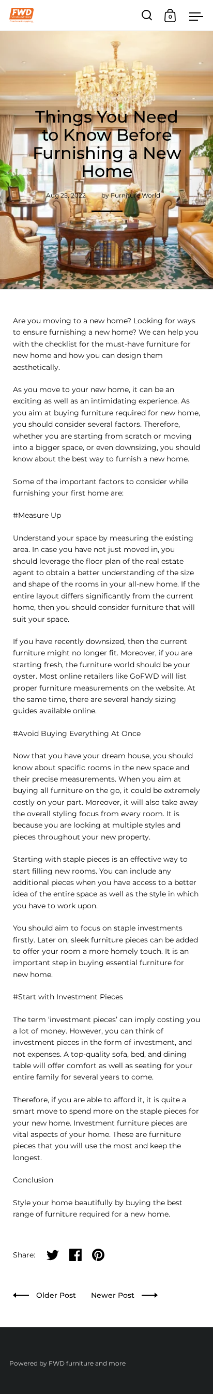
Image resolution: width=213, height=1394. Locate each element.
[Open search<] (147, 15)
